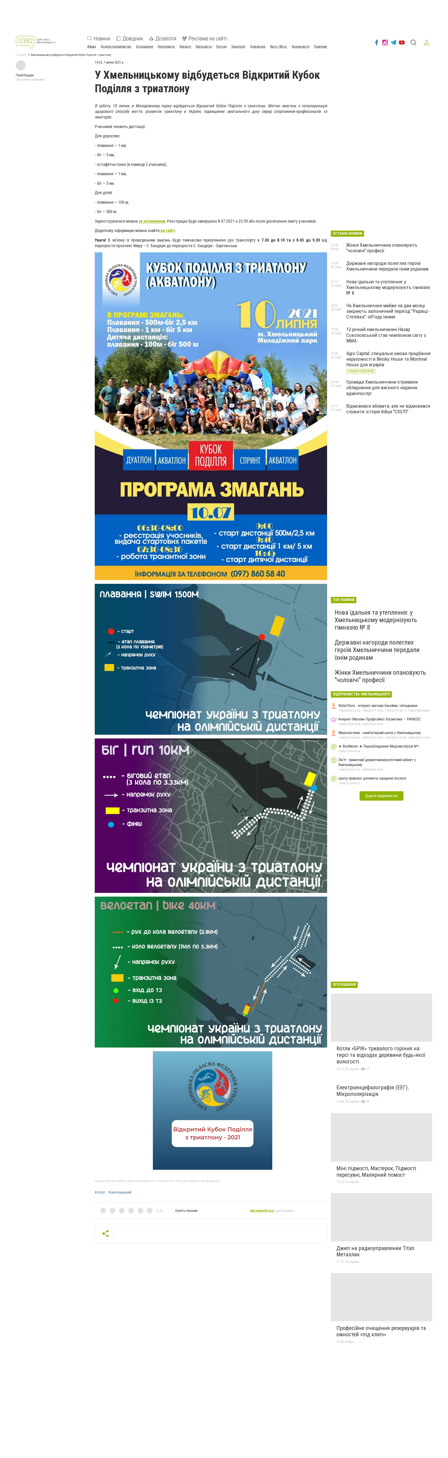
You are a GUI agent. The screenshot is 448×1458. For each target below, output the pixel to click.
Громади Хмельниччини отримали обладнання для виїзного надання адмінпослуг (382, 387)
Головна (21, 55)
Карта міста (204, 46)
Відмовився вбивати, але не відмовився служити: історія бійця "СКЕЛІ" (388, 408)
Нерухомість (166, 46)
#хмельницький (119, 1192)
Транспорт (238, 46)
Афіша (91, 46)
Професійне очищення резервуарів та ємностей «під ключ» (381, 1331)
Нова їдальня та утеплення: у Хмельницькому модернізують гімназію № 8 (388, 287)
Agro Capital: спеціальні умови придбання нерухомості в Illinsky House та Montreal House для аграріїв (388, 359)
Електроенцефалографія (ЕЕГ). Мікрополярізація (372, 1090)
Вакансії (185, 46)
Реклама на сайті (208, 38)
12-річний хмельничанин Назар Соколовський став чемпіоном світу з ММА (386, 335)
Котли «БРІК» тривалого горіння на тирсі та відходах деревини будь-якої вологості (380, 1055)
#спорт (100, 1192)
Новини (102, 38)
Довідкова (257, 46)
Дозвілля (165, 38)
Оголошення (144, 46)
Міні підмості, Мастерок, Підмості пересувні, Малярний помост (376, 1171)
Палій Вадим (25, 75)
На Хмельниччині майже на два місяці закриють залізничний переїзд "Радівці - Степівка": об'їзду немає (388, 311)
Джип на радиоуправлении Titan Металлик (375, 1251)
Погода (221, 46)
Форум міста (300, 46)
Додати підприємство (116, 46)
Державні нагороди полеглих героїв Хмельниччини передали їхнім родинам (387, 266)
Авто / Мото (278, 46)
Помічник (320, 46)
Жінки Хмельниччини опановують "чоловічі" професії (381, 247)
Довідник (132, 38)
